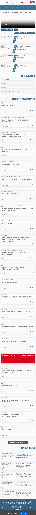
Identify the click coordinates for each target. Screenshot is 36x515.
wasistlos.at (26, 507)
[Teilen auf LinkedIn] (7, 30)
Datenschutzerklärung (25, 501)
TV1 (4, 505)
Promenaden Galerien (7, 507)
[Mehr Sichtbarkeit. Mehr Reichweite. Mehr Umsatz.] (18, 7)
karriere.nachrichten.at (11, 505)
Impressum (17, 501)
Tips (21, 507)
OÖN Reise (21, 506)
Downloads (7, 501)
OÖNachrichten (26, 505)
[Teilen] (11, 30)
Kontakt (12, 501)
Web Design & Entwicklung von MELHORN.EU (23, 500)
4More (31, 507)
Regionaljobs (16, 507)
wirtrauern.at (18, 509)
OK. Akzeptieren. (23, 513)
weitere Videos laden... (18, 442)
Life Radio (19, 505)
